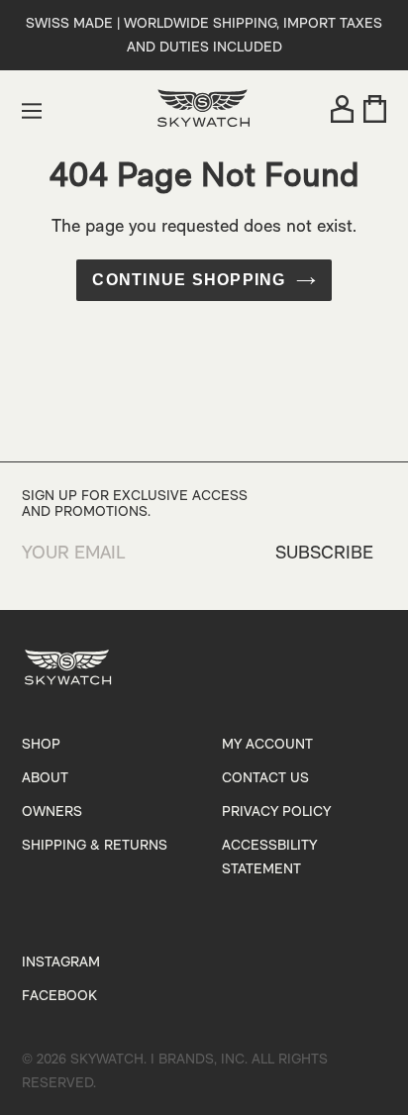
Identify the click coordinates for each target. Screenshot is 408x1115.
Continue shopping (188, 279)
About (45, 778)
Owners (52, 812)
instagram (61, 963)
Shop (41, 745)
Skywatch (107, 1060)
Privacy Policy (276, 812)
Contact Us (265, 778)
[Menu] (32, 111)
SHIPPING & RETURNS (94, 846)
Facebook (59, 996)
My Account (267, 745)
